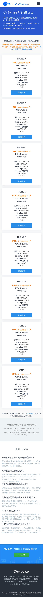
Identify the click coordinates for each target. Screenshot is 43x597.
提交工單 (18, 49)
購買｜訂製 (21, 93)
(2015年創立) (25, 4)
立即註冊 (21, 554)
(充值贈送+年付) (24, 63)
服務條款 (30, 413)
